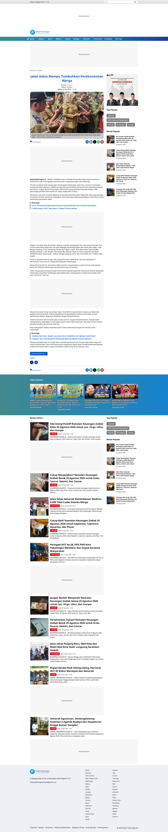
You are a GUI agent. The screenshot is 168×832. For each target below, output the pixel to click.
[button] (32, 39)
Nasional (88, 773)
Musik (87, 819)
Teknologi (118, 39)
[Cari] (135, 2)
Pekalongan (55, 506)
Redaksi (41, 827)
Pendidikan (108, 39)
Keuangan (121, 125)
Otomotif (86, 39)
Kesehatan (88, 795)
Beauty (87, 797)
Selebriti (115, 770)
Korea (87, 811)
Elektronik (88, 806)
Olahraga (76, 39)
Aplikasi (115, 808)
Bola (113, 784)
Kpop (87, 817)
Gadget (114, 811)
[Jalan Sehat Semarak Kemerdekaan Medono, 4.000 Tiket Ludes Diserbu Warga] (111, 167)
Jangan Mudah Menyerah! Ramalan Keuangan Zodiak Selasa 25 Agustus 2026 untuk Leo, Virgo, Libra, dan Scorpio (74, 601)
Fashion (87, 800)
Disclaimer (49, 827)
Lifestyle (41, 39)
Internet (115, 817)
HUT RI (110, 125)
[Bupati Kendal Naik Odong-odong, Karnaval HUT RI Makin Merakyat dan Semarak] (39, 675)
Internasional (89, 776)
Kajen (87, 787)
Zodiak (130, 125)
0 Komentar (36, 142)
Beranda (33, 70)
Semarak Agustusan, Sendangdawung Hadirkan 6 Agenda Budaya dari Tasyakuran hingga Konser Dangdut (75, 722)
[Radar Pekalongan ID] (39, 32)
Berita (32, 39)
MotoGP (115, 789)
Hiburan (58, 39)
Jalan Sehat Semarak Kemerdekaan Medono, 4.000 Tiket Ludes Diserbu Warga (125, 165)
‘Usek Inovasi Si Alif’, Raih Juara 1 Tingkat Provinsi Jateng (54, 208)
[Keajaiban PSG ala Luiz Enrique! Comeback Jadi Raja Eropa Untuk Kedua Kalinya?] (98, 391)
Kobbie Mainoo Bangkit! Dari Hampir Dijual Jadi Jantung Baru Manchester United (124, 402)
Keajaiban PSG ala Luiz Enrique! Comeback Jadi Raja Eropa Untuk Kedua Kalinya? (97, 402)
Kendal (53, 675)
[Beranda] (28, 39)
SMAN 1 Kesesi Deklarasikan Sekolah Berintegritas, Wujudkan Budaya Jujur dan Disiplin (43, 402)
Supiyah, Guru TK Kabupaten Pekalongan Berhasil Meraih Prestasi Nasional (61, 339)
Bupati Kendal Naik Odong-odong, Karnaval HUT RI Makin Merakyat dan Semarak (75, 669)
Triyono (70, 85)
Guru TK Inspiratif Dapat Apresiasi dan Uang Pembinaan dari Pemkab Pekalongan (64, 205)
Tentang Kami (103, 827)
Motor (114, 797)
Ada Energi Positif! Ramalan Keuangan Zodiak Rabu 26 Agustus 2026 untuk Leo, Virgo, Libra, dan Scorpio (126, 139)
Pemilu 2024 (98, 39)
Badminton (116, 781)
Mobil (114, 795)
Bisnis (50, 39)
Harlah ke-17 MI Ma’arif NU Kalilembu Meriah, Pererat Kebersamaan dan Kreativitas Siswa (68, 403)
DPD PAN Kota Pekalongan (118, 120)
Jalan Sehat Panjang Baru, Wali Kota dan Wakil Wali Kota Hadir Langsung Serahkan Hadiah (74, 647)
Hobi (114, 773)
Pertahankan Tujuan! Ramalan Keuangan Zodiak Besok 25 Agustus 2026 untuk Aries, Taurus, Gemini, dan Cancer (75, 623)
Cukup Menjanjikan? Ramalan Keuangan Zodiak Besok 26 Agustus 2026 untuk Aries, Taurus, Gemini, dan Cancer (126, 153)
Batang (87, 784)
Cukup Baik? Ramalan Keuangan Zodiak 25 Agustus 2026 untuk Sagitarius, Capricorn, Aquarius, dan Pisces (126, 178)
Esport (114, 787)
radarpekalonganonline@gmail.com (43, 782)
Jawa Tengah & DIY (91, 778)
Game (114, 814)
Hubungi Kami (91, 827)
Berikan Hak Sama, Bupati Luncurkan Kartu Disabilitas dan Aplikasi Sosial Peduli (64, 336)
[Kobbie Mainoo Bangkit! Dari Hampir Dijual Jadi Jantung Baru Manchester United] (125, 391)
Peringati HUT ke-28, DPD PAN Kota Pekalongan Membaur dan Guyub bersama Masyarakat (126, 191)
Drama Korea (89, 814)
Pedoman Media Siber (62, 827)
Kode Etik (33, 827)
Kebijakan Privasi (78, 827)
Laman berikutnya (38, 354)
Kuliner (68, 39)
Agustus (111, 116)
